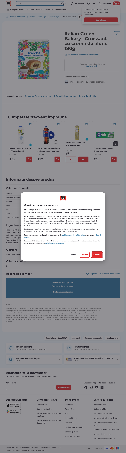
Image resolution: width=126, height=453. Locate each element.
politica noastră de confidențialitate (73, 235)
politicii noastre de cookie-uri (54, 243)
